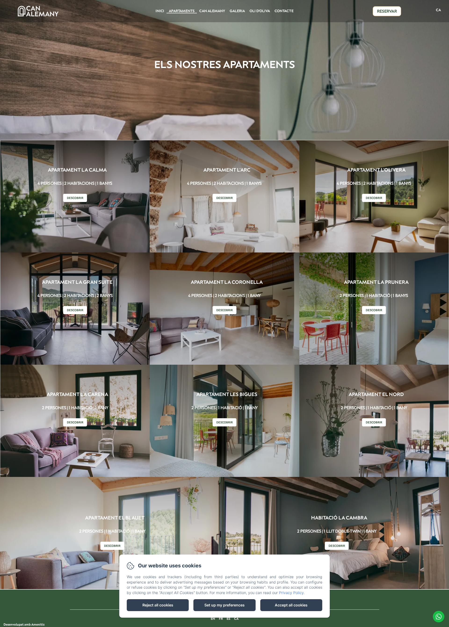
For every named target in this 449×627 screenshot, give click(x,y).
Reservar (387, 11)
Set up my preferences (224, 605)
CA (236, 618)
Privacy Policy (291, 592)
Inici (160, 11)
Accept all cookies (291, 605)
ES (228, 618)
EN (213, 618)
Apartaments (182, 11)
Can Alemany (212, 11)
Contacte (284, 11)
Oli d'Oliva (260, 11)
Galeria (237, 11)
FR (221, 618)
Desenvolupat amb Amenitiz (24, 624)
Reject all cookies (157, 605)
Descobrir (75, 198)
